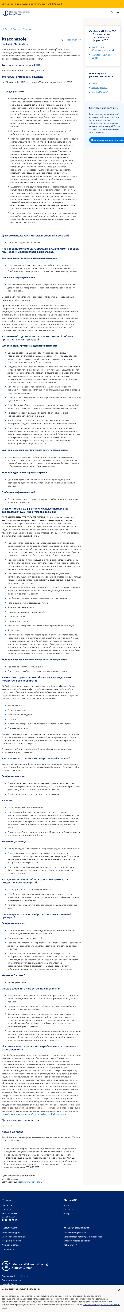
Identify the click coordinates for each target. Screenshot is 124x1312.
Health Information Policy (29, 1182)
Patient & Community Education (18, 29)
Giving (66, 1213)
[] (99, 87)
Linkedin (16, 1220)
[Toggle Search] (112, 13)
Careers (67, 1209)
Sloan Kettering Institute (74, 1232)
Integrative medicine (11, 1241)
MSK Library (69, 1245)
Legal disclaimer (9, 1284)
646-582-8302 (55, 4)
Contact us (7, 1205)
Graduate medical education (77, 1241)
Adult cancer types (11, 1232)
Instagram (3, 1220)
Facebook (6, 1220)
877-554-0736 (9, 1217)
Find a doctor (8, 1249)
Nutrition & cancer (10, 1245)
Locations (6, 1209)
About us (67, 1205)
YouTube (13, 1220)
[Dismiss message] (120, 4)
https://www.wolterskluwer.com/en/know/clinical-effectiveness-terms (35, 1114)
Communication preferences (15, 1276)
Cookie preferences (11, 1280)
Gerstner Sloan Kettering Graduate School (83, 1237)
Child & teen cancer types (14, 1237)
